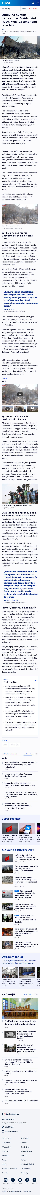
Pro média (24, 1138)
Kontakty (24, 1173)
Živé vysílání (6, 1143)
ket (3, 29)
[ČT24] (6, 3)
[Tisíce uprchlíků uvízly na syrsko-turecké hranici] (20, 494)
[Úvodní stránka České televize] (11, 1114)
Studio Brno (25, 1147)
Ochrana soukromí (15, 1191)
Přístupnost (27, 1191)
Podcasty (5, 1155)
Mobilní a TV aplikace (9, 1168)
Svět (5, 745)
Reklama (24, 1143)
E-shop (4, 1164)
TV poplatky (6, 1147)
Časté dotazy (25, 1168)
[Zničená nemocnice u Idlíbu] (20, 47)
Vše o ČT (5, 1173)
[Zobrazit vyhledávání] (33, 3)
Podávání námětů (27, 1164)
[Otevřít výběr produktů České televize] (37, 3)
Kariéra (23, 1160)
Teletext (5, 1151)
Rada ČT (24, 1155)
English (4, 1191)
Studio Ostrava (26, 1151)
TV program (6, 1138)
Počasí (4, 1160)
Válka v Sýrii (14, 745)
